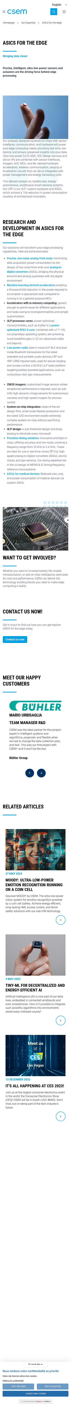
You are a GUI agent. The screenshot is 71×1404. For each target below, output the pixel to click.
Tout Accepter (53, 1386)
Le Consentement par (35, 1401)
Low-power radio (17, 347)
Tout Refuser (18, 1386)
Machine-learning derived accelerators (31, 285)
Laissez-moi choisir (36, 1393)
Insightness (17, 763)
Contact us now (15, 639)
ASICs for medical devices (23, 473)
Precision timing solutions (23, 438)
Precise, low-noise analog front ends (29, 258)
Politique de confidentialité (13, 1380)
